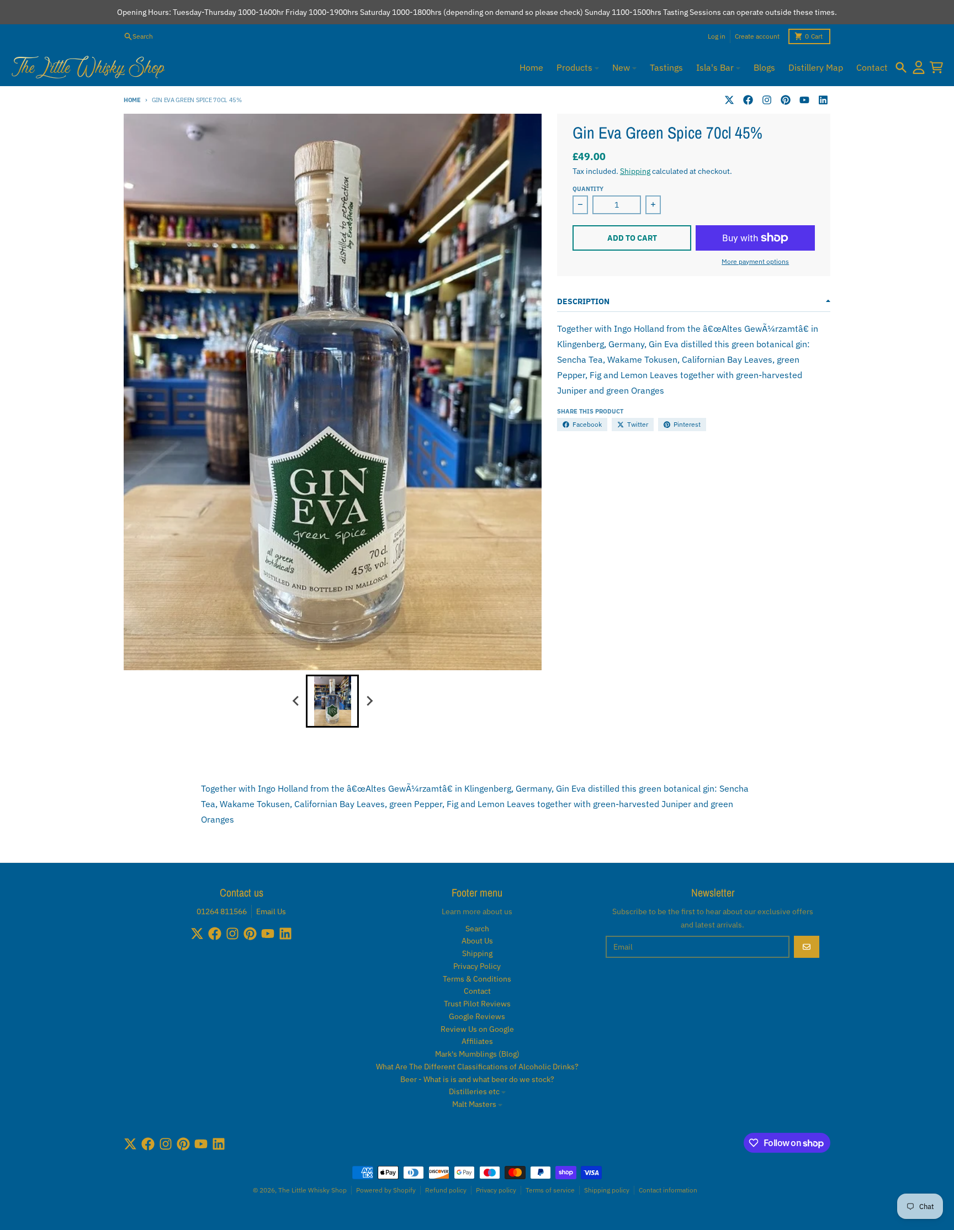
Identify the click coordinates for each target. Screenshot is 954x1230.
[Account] (918, 67)
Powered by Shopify (386, 1190)
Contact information (668, 1190)
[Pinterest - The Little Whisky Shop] (785, 100)
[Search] (901, 67)
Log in (716, 36)
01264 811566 (222, 911)
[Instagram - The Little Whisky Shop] (767, 100)
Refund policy (446, 1190)
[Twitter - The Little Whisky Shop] (729, 100)
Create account (757, 36)
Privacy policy (496, 1190)
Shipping (635, 171)
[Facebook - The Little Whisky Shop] (748, 100)
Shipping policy (606, 1190)
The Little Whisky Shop (312, 1190)
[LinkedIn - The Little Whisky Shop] (823, 100)
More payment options (755, 261)
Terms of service (550, 1190)
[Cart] (936, 67)
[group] (332, 701)
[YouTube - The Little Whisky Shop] (804, 100)
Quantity (588, 189)
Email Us (271, 911)
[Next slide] (369, 701)
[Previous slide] (296, 701)
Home (132, 100)
